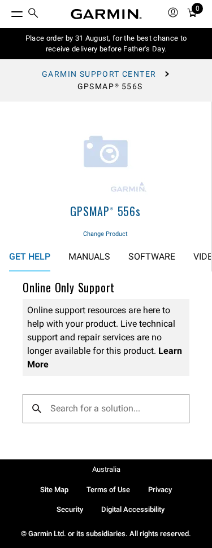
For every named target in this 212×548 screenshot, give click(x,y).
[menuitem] (33, 14)
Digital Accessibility (133, 509)
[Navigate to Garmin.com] (106, 14)
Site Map (54, 489)
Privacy (160, 489)
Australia (106, 469)
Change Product (105, 234)
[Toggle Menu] (7, 11)
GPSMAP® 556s (105, 211)
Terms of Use (108, 489)
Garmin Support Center (99, 73)
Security (70, 509)
